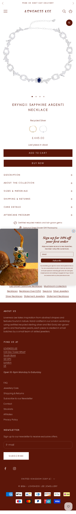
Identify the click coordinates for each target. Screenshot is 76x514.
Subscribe (57, 260)
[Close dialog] (73, 231)
